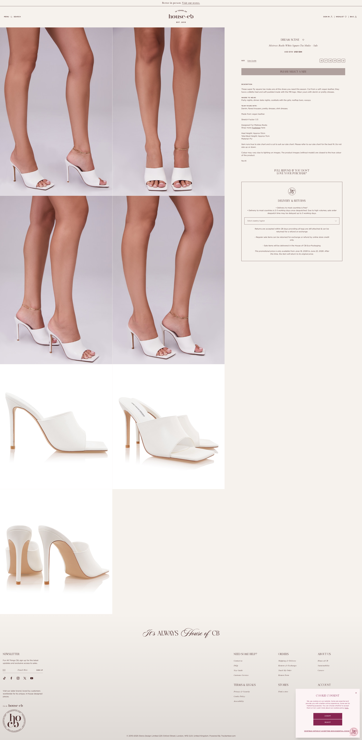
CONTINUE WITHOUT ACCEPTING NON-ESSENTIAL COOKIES (328, 731)
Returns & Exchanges (287, 666)
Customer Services (241, 675)
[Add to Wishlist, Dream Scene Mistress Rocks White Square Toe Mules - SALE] (303, 39)
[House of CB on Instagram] (18, 678)
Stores (283, 685)
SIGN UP (39, 670)
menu (6, 17)
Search (17, 17)
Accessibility (239, 701)
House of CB (323, 661)
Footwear (256, 128)
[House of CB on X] (25, 678)
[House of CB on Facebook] (11, 678)
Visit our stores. (191, 3)
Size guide (251, 60)
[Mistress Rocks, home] (181, 16)
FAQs (236, 666)
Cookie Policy (239, 697)
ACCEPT (328, 716)
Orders (283, 654)
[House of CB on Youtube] (31, 678)
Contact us (238, 661)
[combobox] (292, 220)
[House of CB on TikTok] (4, 678)
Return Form (283, 675)
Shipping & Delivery (287, 661)
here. (347, 708)
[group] (293, 52)
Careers (321, 671)
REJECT (328, 722)
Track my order (285, 671)
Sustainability (323, 666)
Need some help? (245, 654)
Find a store (283, 692)
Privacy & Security (242, 692)
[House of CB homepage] (14, 721)
